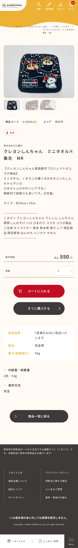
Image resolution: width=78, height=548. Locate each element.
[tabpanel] (39, 71)
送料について (15, 489)
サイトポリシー (16, 497)
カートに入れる (34, 291)
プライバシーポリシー (57, 472)
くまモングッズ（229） (37, 26)
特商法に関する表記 (56, 480)
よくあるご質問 (48, 541)
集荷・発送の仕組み (56, 497)
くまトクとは (16, 541)
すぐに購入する (39, 308)
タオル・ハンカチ (61, 26)
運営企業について (17, 480)
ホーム (19, 26)
